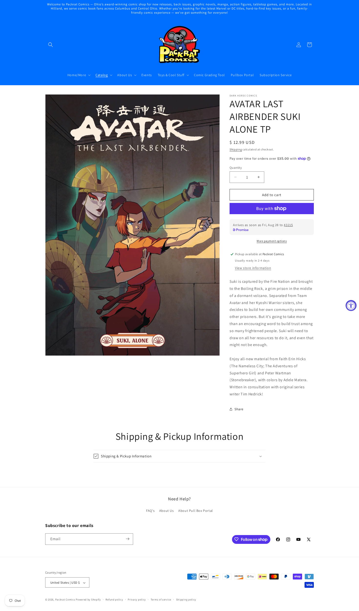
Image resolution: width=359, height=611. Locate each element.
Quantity (236, 167)
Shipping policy (186, 599)
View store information (253, 268)
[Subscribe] (127, 539)
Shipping (236, 149)
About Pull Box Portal (195, 511)
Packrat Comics (65, 599)
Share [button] (238, 409)
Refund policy (114, 599)
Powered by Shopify (88, 599)
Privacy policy (137, 599)
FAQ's (150, 511)
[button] (50, 44)
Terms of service (161, 599)
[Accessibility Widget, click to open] (351, 305)
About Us (166, 511)
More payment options (272, 241)
